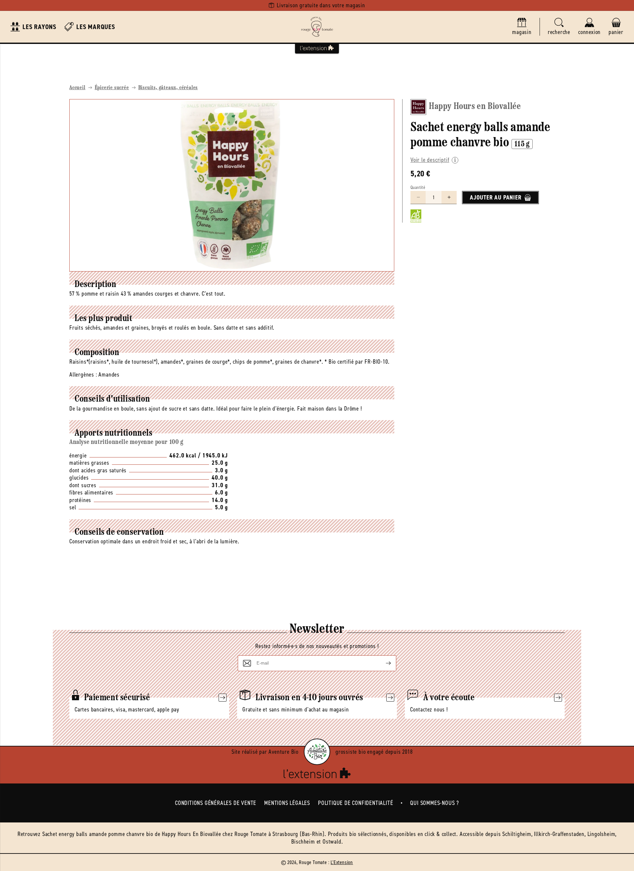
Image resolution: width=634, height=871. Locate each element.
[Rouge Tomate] (317, 26)
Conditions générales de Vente (215, 803)
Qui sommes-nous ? (434, 803)
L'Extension (342, 862)
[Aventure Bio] (317, 752)
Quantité (417, 187)
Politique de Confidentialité (355, 803)
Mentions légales (287, 803)
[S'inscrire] (383, 663)
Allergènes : (83, 375)
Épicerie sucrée (112, 88)
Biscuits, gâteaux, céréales (168, 88)
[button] (559, 27)
